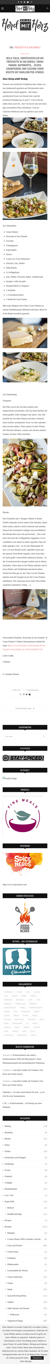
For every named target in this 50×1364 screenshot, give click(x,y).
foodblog (7, 1004)
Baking (26, 1126)
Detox (26, 1145)
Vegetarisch (8, 1035)
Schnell (15, 1031)
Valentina (7, 1092)
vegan (32, 1031)
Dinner (23, 996)
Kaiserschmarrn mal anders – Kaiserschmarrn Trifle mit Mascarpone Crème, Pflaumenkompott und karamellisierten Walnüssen (24, 1059)
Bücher (26, 1139)
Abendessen (8, 992)
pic (27, 1023)
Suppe (24, 1031)
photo (6, 1023)
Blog (28, 992)
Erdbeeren (8, 1000)
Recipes (26, 1220)
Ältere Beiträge (25, 1361)
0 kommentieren (32, 690)
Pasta (41, 1019)
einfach (33, 996)
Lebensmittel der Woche (27, 1270)
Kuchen (25, 1015)
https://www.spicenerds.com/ (15, 884)
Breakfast (26, 1132)
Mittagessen (19, 1019)
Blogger (37, 992)
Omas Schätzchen (27, 1277)
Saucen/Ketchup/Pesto (27, 1296)
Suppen (27, 1302)
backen (19, 992)
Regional (7, 1027)
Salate (27, 1289)
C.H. (5, 1103)
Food (38, 1000)
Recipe (35, 1023)
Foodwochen (27, 1252)
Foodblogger (20, 1004)
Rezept (17, 1027)
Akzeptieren (37, 1358)
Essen (30, 1000)
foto (15, 1011)
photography (17, 1023)
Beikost (27, 1208)
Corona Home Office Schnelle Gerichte (27, 1239)
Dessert (14, 996)
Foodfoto (32, 1004)
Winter (33, 1035)
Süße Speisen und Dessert (27, 1308)
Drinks (26, 1151)
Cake (6, 996)
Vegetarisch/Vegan (27, 1321)
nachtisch (31, 1019)
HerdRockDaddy (27, 1214)
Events (26, 1170)
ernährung (20, 1000)
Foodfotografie (10, 1007)
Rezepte (26, 1027)
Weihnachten (22, 1035)
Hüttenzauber (27, 1264)
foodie (22, 1007)
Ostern (27, 1283)
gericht (36, 1011)
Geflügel (26, 1183)
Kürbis (34, 1015)
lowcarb (7, 1019)
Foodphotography (35, 1007)
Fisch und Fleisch (27, 1245)
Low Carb (26, 1195)
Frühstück (27, 1258)
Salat (6, 1031)
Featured (26, 1176)
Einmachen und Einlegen (26, 1157)
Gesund (6, 1015)
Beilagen (27, 1233)
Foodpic (7, 1011)
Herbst (16, 1015)
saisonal (36, 1027)
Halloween (28, 1314)
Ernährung (26, 1164)
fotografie (25, 1011)
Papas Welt (26, 1201)
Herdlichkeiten (25, 54)
